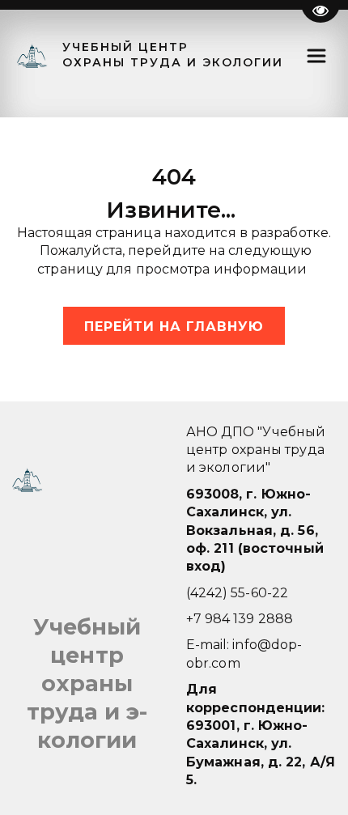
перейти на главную (174, 326)
